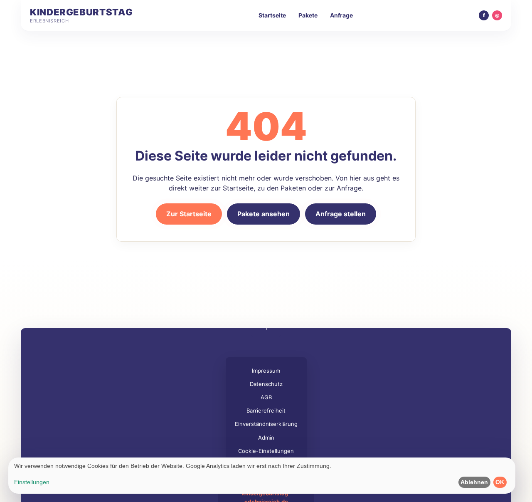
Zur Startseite (189, 214)
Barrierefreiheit (266, 410)
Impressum (266, 370)
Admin (266, 437)
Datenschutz (266, 384)
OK (499, 482)
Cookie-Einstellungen (266, 451)
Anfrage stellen (340, 214)
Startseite (272, 15)
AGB (266, 397)
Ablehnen (474, 482)
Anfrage (341, 15)
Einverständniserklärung (266, 423)
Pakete (308, 15)
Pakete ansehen (263, 214)
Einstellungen (31, 482)
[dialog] (261, 475)
